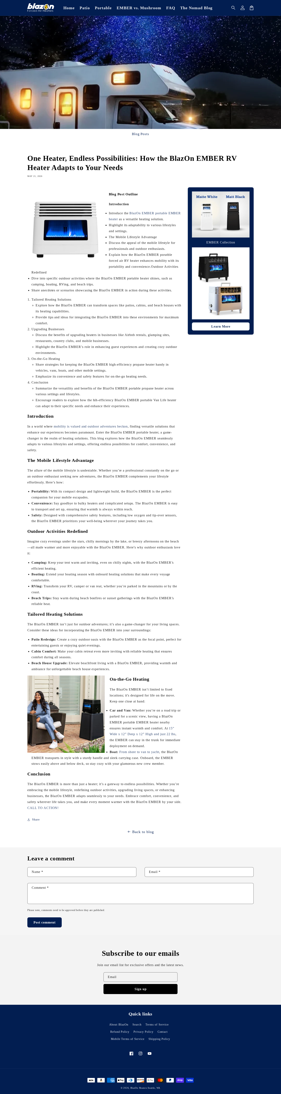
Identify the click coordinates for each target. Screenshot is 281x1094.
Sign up (141, 989)
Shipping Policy (159, 1039)
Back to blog (143, 832)
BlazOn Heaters (138, 1088)
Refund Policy (119, 1031)
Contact (163, 1031)
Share (36, 819)
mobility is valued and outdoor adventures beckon (91, 426)
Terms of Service (156, 1024)
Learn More (220, 326)
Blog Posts (140, 134)
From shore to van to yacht (139, 752)
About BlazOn (118, 1024)
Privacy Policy (143, 1031)
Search (137, 1024)
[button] (233, 7)
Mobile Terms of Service (127, 1039)
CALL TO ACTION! (43, 808)
